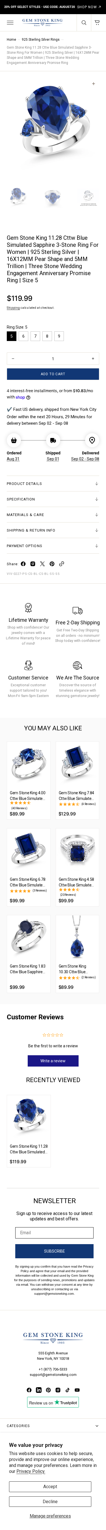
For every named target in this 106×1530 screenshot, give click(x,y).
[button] (9, 22)
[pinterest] (52, 565)
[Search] (84, 22)
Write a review (53, 1061)
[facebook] (23, 565)
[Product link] (28, 763)
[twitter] (42, 565)
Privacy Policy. (30, 1471)
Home (11, 40)
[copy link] (61, 565)
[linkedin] (38, 1390)
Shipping (13, 307)
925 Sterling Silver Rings (41, 40)
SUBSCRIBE (54, 1251)
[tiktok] (67, 1390)
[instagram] (33, 565)
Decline (50, 1501)
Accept (50, 1486)
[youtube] (77, 1390)
